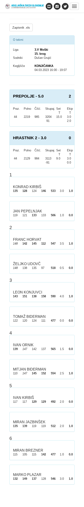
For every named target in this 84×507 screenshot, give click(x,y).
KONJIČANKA (43, 66)
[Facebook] (57, 6)
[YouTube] (49, 6)
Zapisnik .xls (21, 27)
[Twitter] (65, 6)
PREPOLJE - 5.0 (28, 96)
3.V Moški (41, 49)
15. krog (40, 53)
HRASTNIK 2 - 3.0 (29, 138)
